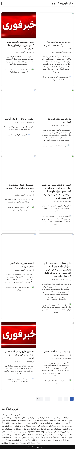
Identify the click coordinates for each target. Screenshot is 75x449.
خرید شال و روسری (17, 423)
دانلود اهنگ (30, 435)
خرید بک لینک (41, 418)
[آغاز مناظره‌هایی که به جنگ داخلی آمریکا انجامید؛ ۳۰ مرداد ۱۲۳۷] (56, 25)
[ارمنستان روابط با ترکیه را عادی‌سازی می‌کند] (18, 246)
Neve (45, 447)
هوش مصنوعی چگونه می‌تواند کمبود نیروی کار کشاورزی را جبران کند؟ (20, 45)
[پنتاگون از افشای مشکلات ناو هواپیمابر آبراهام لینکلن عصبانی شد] (18, 168)
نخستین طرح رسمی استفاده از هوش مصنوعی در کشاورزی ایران (20, 354)
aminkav (67, 52)
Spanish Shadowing (36, 432)
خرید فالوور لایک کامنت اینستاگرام (36, 426)
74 (47, 398)
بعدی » (39, 398)
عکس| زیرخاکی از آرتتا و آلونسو (19, 119)
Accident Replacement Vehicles (13, 443)
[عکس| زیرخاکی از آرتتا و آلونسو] (18, 102)
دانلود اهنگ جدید (64, 418)
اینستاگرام (53, 426)
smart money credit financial (49, 420)
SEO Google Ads (33, 443)
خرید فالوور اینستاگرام (22, 429)
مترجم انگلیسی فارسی (33, 423)
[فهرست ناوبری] (3, 3)
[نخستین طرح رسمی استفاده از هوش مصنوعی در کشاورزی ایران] (18, 335)
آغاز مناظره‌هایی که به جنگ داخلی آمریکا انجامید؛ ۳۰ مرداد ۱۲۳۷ (57, 45)
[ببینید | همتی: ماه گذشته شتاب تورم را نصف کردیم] (56, 335)
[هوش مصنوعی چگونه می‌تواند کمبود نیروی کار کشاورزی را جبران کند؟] (18, 25)
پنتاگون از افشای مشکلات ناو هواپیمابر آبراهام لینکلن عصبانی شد (19, 188)
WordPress (32, 447)
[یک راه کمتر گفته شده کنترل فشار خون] (56, 102)
